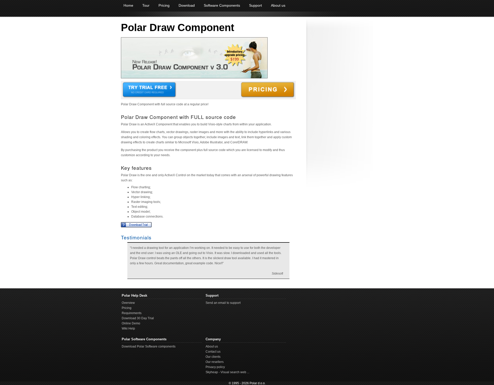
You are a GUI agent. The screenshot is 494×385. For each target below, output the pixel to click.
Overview (128, 303)
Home (128, 5)
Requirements (132, 313)
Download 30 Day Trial (138, 318)
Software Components (222, 5)
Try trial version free (149, 90)
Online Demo (131, 323)
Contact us (213, 351)
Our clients (213, 357)
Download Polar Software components (148, 346)
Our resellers (215, 362)
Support (255, 5)
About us (278, 5)
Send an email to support (223, 303)
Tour (145, 5)
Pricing (164, 5)
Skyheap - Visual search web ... (227, 372)
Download (187, 5)
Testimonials (136, 237)
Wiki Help (128, 328)
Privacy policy (215, 367)
